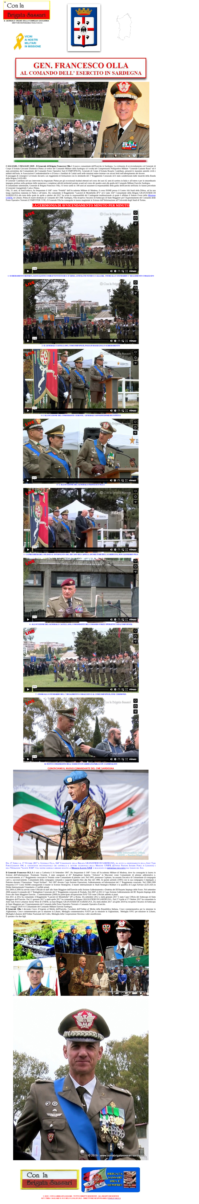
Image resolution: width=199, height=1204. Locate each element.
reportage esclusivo (116, 868)
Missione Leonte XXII (81, 868)
